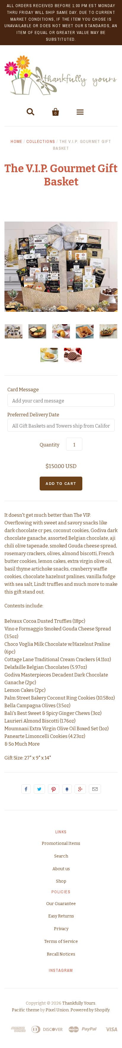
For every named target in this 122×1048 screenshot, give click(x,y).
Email (95, 789)
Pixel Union (57, 1010)
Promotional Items (61, 843)
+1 (80, 789)
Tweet (39, 789)
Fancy (67, 789)
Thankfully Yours (78, 1003)
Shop (61, 881)
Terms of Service (61, 941)
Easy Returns (61, 916)
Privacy (61, 928)
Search (61, 856)
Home (17, 141)
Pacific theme (25, 1010)
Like (26, 789)
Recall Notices (61, 954)
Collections (40, 141)
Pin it (53, 789)
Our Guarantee (61, 903)
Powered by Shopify (89, 1010)
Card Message (23, 389)
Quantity (49, 445)
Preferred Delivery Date (33, 415)
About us (61, 868)
